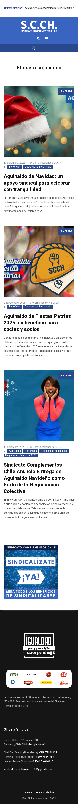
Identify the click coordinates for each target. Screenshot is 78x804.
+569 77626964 (48, 752)
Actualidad (15, 451)
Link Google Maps (33, 744)
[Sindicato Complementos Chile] (39, 26)
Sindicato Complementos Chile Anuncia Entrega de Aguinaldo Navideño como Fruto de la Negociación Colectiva (34, 478)
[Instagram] (38, 38)
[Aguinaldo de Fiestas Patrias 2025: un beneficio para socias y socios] (39, 261)
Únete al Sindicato (45, 792)
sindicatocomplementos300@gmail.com (28, 769)
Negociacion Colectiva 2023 (20, 455)
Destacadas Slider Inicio (38, 167)
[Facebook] (31, 38)
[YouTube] (46, 38)
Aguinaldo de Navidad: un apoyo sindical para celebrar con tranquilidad (37, 183)
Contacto (28, 792)
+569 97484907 (44, 761)
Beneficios (15, 167)
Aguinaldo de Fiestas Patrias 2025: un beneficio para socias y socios (37, 323)
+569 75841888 (45, 757)
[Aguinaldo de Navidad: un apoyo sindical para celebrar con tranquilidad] (39, 121)
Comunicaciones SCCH (46, 163)
